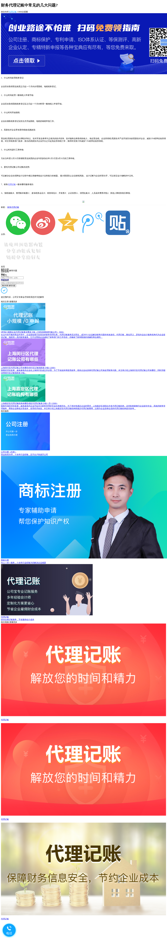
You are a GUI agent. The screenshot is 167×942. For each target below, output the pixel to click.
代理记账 (12, 184)
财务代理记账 (13, 207)
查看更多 (13, 302)
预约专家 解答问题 (8, 285)
